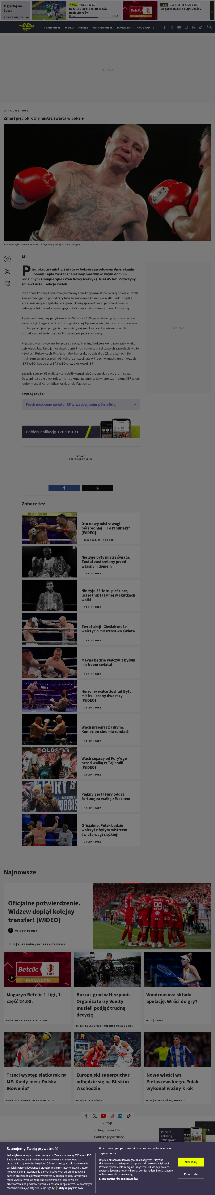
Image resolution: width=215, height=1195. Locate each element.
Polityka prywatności (70, 1188)
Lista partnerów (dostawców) (118, 1179)
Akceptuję (191, 1162)
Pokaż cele (191, 1174)
